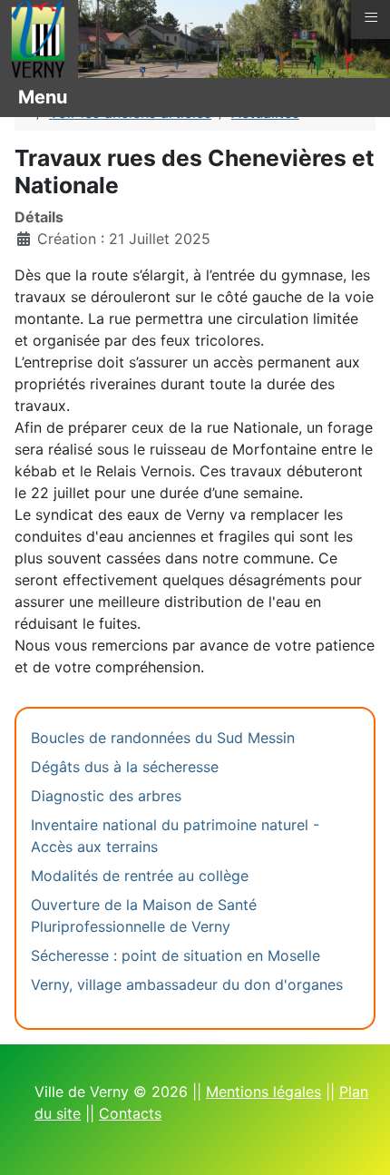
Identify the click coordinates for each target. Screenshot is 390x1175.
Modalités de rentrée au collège (140, 876)
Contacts (130, 1113)
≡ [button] (371, 17)
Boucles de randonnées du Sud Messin (163, 738)
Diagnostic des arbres (106, 796)
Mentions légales (263, 1091)
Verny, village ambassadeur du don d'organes (187, 984)
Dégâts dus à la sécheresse (125, 767)
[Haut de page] (358, 1141)
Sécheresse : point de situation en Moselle (175, 955)
